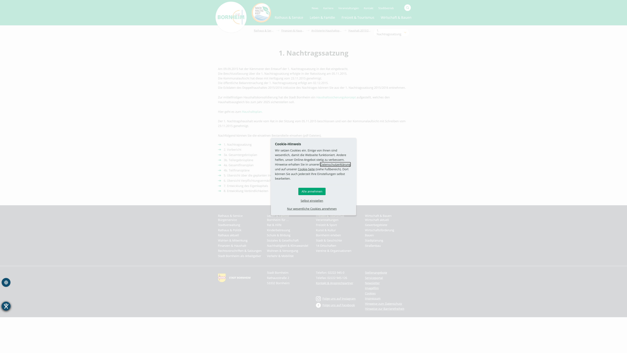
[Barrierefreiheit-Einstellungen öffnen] (6, 306)
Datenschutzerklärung (335, 164)
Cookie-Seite (306, 169)
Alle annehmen (312, 191)
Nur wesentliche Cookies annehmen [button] (312, 209)
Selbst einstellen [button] (312, 201)
